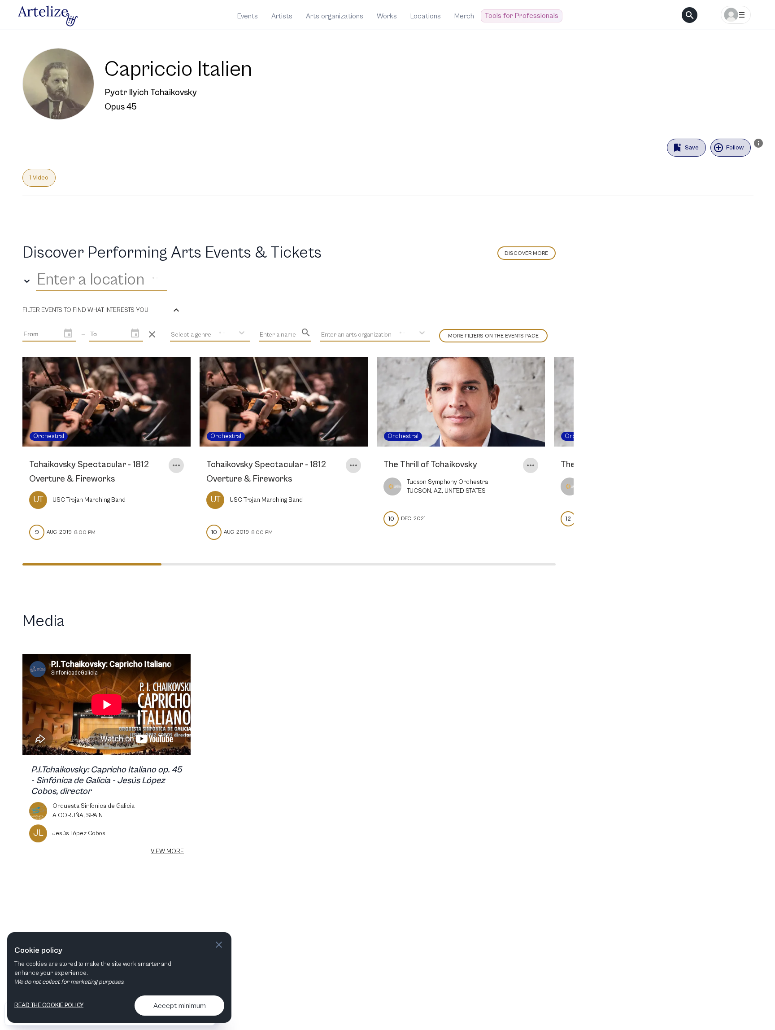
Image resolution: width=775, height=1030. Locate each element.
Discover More (526, 253)
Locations (425, 16)
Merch (464, 16)
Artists (281, 16)
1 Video (39, 177)
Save (692, 147)
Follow (735, 147)
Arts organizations (334, 16)
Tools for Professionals (521, 16)
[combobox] (38, 280)
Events (247, 16)
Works (387, 16)
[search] (689, 15)
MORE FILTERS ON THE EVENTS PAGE (493, 336)
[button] (102, 310)
